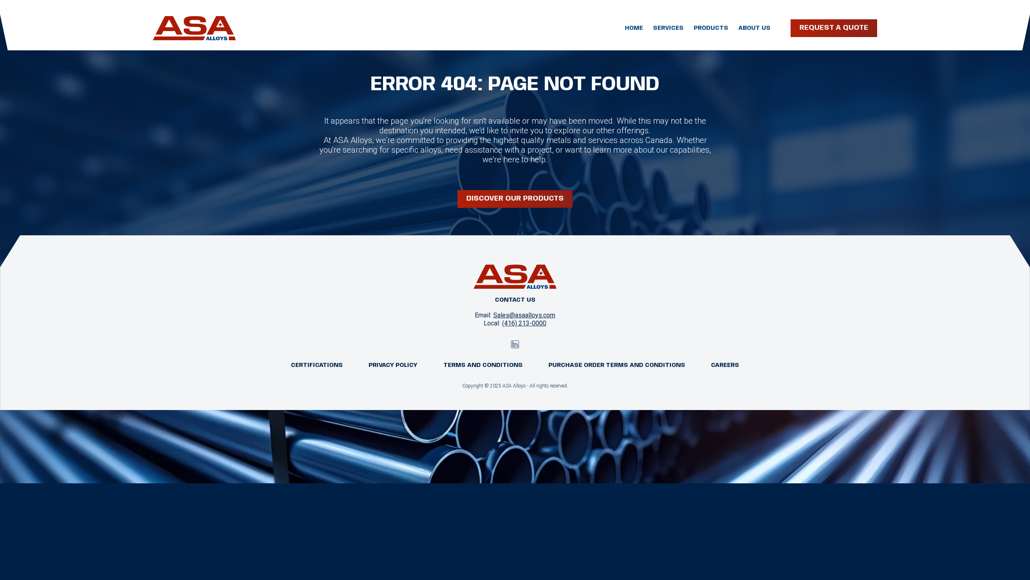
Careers (725, 365)
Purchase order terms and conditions (616, 365)
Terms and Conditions (483, 365)
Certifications (317, 365)
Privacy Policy (393, 365)
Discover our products (515, 198)
